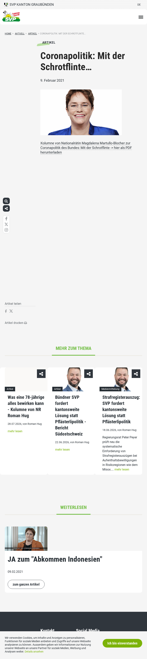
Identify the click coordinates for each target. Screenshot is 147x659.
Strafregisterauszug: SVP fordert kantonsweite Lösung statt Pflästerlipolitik (121, 409)
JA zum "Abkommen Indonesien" (55, 559)
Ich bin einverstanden (122, 643)
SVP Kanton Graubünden (31, 4)
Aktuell (19, 33)
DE (139, 4)
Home (8, 33)
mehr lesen (15, 431)
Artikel (32, 33)
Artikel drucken (14, 323)
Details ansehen (34, 651)
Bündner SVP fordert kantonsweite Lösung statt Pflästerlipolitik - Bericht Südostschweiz (70, 416)
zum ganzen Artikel (26, 584)
